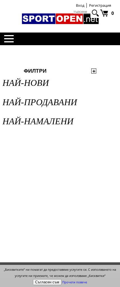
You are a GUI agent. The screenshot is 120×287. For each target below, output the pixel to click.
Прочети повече (74, 282)
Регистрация (100, 5)
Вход (80, 5)
